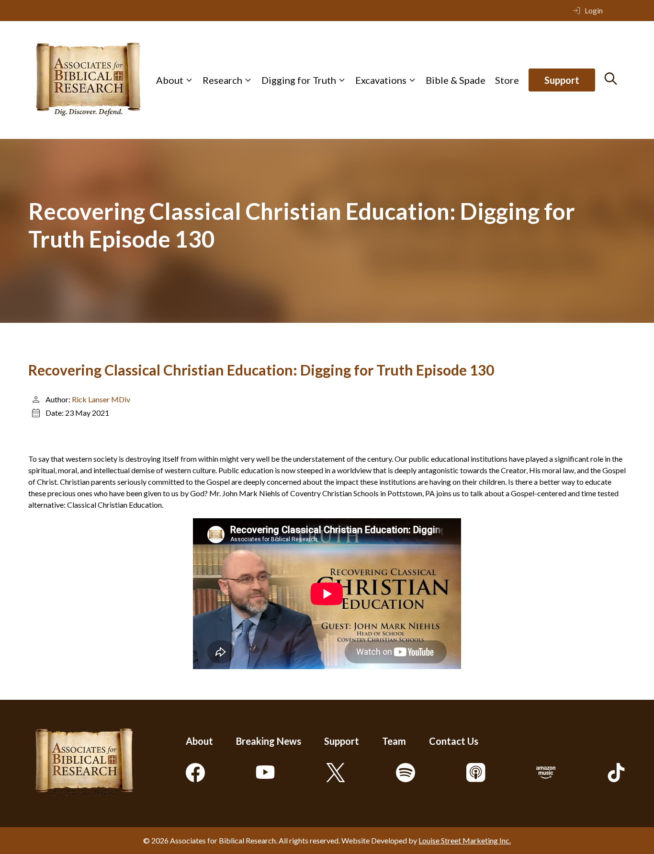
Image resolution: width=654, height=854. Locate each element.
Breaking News (268, 741)
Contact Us (453, 741)
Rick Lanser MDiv (101, 399)
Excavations (380, 80)
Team (394, 741)
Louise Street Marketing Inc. (464, 840)
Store (507, 80)
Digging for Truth (298, 80)
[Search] (610, 78)
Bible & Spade (455, 80)
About (169, 80)
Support (561, 80)
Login (594, 10)
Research (222, 80)
